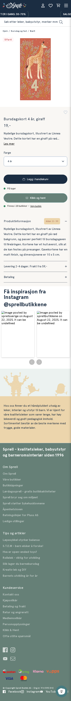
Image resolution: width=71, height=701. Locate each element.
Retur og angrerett (16, 612)
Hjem (5, 31)
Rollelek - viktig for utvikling (21, 557)
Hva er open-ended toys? (20, 551)
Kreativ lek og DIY (14, 569)
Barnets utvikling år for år (20, 575)
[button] (65, 113)
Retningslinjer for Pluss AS (20, 515)
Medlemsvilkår (12, 618)
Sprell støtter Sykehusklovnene (24, 503)
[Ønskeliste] (51, 5)
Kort (32, 31)
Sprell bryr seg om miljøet (20, 497)
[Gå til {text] (5, 650)
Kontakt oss (11, 594)
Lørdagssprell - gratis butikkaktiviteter (29, 491)
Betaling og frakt (14, 606)
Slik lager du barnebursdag (21, 563)
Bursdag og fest (19, 31)
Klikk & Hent (11, 630)
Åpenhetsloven (13, 509)
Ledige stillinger (13, 521)
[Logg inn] (43, 5)
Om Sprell (9, 473)
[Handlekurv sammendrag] (58, 5)
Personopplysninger (16, 624)
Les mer (9, 143)
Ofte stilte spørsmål (17, 636)
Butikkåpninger (13, 485)
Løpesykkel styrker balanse (21, 540)
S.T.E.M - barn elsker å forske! (23, 546)
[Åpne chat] (61, 691)
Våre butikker (12, 479)
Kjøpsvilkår (10, 600)
